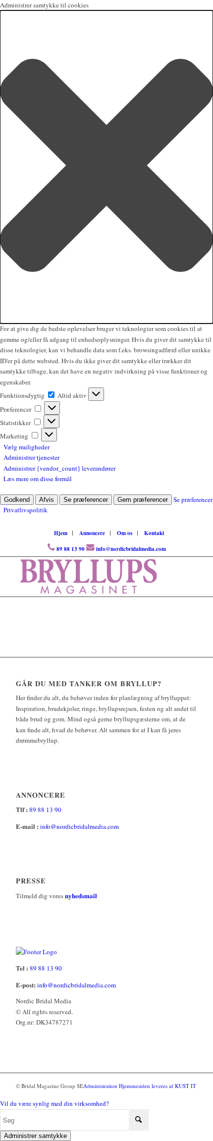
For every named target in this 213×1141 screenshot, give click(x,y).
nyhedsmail (81, 895)
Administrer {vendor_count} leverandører (59, 468)
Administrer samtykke (35, 1136)
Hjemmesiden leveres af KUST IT (157, 1085)
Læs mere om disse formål (37, 478)
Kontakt (154, 533)
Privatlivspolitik (25, 509)
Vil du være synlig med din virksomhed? (54, 1103)
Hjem (60, 533)
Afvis (46, 499)
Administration (101, 1085)
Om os (124, 533)
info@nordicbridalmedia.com (131, 549)
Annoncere (92, 533)
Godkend (17, 499)
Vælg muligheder (26, 446)
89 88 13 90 (70, 549)
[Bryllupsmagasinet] (88, 577)
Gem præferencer (142, 499)
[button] (106, 167)
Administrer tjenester (31, 457)
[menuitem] (61, 533)
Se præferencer (85, 499)
